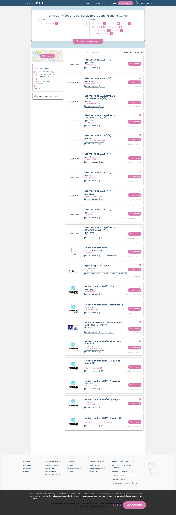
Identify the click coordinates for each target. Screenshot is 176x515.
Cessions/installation (45, 72)
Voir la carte (48, 56)
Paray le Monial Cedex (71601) (96, 141)
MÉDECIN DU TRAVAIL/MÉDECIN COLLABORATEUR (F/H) (99, 97)
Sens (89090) (91, 65)
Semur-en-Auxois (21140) (95, 368)
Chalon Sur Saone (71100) (95, 196)
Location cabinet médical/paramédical (51, 79)
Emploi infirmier (50, 472)
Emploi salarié (94, 466)
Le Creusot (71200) (93, 103)
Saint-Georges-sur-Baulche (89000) (99, 423)
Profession (42, 19)
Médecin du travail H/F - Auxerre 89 (102, 418)
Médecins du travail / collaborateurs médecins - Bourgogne (103, 323)
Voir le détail (116, 505)
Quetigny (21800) (92, 404)
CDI (39, 88)
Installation (93, 472)
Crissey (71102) (91, 159)
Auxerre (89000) (92, 83)
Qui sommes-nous (74, 469)
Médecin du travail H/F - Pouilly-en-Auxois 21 (103, 342)
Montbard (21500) (92, 310)
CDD (39, 86)
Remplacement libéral (97, 469)
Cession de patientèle (46, 74)
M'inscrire (127, 466)
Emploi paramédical (52, 475)
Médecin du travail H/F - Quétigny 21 (103, 399)
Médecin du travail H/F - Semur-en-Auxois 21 (103, 361)
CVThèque (71, 466)
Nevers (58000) (91, 386)
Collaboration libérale (46, 77)
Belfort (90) (90, 253)
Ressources (88, 3)
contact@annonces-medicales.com (125, 483)
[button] (125, 3)
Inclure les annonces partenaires (48, 96)
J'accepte (134, 505)
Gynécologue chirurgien (96, 265)
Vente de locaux (44, 81)
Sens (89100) (91, 270)
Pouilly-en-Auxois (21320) (95, 349)
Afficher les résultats (89, 41)
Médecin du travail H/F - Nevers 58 (102, 381)
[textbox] (59, 24)
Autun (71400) (91, 123)
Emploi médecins (51, 466)
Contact (112, 3)
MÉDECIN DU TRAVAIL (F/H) (97, 59)
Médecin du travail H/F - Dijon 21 (101, 286)
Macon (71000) (91, 178)
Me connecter (115, 467)
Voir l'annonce (135, 64)
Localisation (94, 19)
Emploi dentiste (50, 469)
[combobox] (62, 23)
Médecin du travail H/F (96, 247)
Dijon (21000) (91, 215)
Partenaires (100, 3)
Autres (40, 84)
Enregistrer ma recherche (132, 52)
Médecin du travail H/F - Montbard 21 (103, 304)
